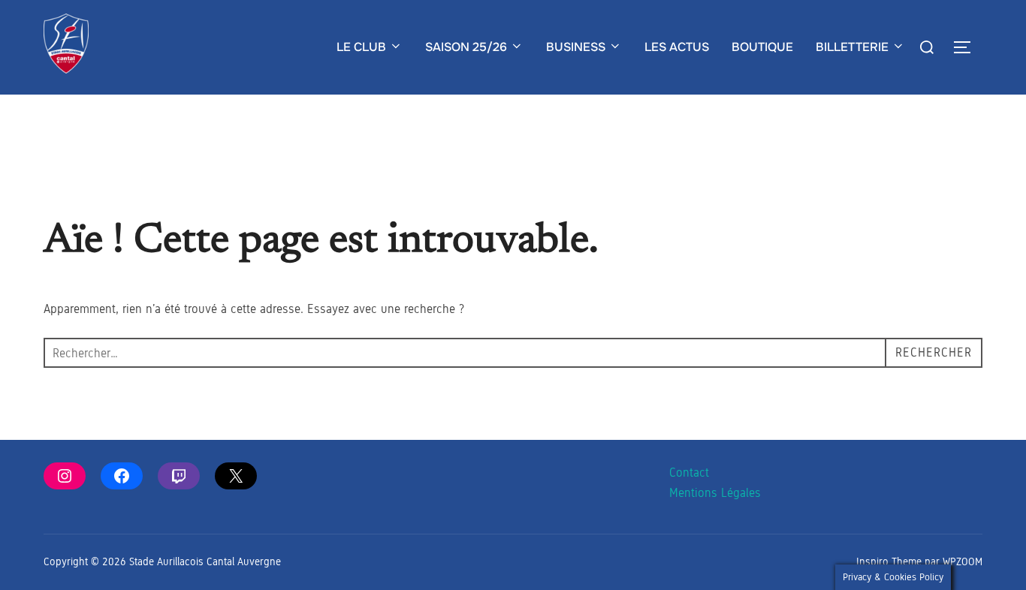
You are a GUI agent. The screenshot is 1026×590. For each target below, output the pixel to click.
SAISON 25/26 (466, 47)
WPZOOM (962, 561)
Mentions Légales (715, 493)
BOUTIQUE (762, 47)
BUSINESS (575, 47)
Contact (689, 472)
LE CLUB (361, 47)
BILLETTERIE (852, 47)
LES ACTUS (676, 47)
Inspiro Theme (889, 561)
